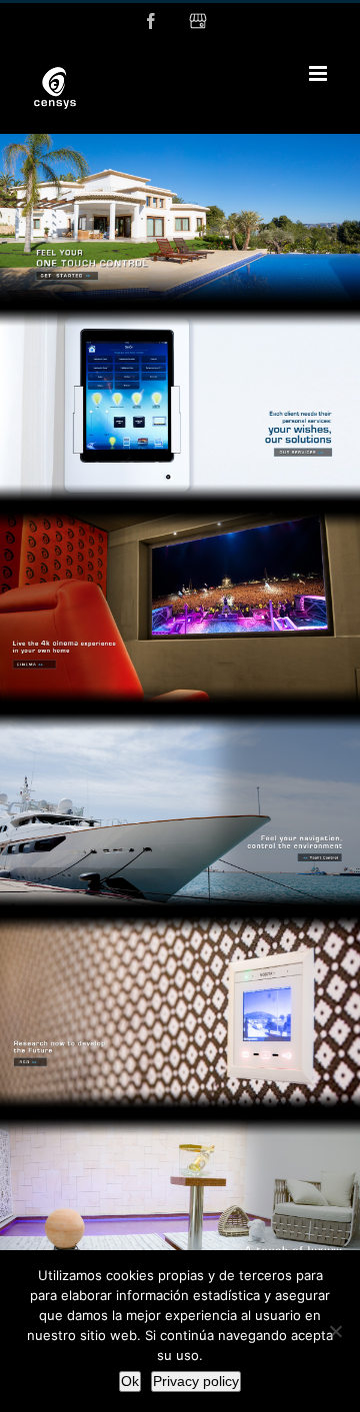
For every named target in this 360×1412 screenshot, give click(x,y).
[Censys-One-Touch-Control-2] (180, 142)
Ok (130, 1381)
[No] (335, 1331)
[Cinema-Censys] (180, 515)
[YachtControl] (180, 716)
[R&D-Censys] (180, 919)
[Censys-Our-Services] (180, 312)
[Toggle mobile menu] (319, 73)
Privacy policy (196, 1381)
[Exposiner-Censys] (180, 1121)
